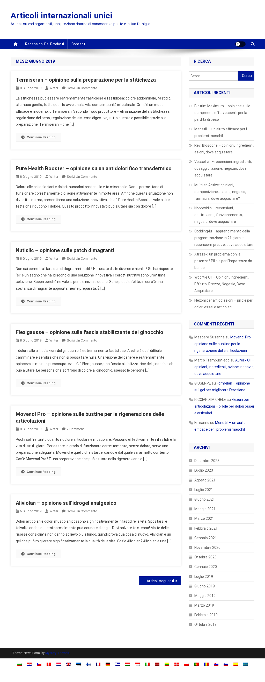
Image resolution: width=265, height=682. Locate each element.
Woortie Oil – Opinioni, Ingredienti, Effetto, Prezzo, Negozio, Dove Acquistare (221, 284)
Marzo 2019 (204, 605)
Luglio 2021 (203, 490)
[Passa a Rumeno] (206, 663)
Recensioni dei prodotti (44, 44)
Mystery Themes (57, 653)
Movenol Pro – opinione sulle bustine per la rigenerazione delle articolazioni (224, 344)
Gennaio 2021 (205, 538)
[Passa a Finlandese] (88, 663)
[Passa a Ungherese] (127, 663)
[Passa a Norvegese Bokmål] (177, 663)
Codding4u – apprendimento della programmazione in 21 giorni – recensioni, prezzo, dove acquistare (223, 238)
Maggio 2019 (205, 596)
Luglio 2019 (203, 576)
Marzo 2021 (204, 518)
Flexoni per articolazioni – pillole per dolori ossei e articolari (223, 303)
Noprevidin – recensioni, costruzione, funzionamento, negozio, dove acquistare (218, 215)
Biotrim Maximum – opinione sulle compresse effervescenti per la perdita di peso (222, 113)
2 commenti (76, 429)
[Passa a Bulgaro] (19, 663)
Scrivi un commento (82, 88)
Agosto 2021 (205, 480)
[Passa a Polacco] (187, 663)
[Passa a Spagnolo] (236, 663)
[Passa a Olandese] (59, 663)
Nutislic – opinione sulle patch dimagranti (65, 250)
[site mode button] (240, 44)
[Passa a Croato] (29, 663)
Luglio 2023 (203, 470)
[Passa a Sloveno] (226, 663)
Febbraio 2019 (206, 615)
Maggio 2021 (205, 509)
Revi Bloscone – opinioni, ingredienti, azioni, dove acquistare (224, 148)
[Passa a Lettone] (157, 663)
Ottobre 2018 (205, 624)
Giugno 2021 (204, 499)
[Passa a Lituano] (167, 663)
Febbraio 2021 (206, 528)
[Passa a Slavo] (216, 663)
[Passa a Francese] (98, 663)
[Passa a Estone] (78, 663)
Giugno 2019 (204, 586)
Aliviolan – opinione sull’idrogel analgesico (66, 503)
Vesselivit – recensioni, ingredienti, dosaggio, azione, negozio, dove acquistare (223, 168)
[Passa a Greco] (118, 663)
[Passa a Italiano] (147, 663)
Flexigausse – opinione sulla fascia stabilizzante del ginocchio (89, 332)
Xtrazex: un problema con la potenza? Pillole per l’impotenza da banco (223, 261)
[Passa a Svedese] (246, 663)
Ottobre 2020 (205, 557)
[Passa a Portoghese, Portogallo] (196, 663)
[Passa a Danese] (49, 663)
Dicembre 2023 (206, 461)
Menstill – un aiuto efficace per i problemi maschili (220, 132)
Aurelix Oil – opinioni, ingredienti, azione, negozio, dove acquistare (224, 367)
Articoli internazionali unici (61, 15)
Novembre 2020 (207, 547)
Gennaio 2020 (205, 567)
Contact (78, 44)
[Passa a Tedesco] (108, 663)
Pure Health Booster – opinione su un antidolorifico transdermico (94, 168)
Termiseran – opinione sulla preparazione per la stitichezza (86, 80)
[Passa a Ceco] (39, 663)
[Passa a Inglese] (68, 663)
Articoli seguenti (160, 581)
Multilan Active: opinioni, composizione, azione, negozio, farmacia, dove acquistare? (220, 192)
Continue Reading (41, 137)
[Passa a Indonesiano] (137, 663)
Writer (53, 88)
